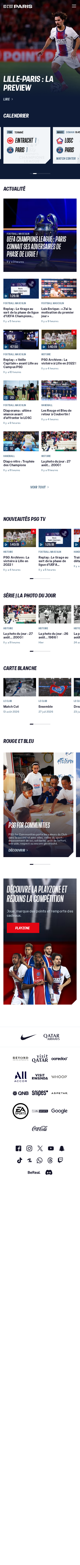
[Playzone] (23, 928)
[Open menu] (74, 6)
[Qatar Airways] (52, 1037)
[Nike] (29, 1037)
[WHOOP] (59, 1077)
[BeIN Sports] (40, 1111)
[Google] (59, 1111)
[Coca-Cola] (40, 1128)
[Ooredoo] (59, 1058)
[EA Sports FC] (21, 1111)
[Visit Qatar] (40, 1058)
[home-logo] (17, 6)
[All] (21, 1077)
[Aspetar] (59, 1093)
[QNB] (21, 1093)
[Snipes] (40, 1093)
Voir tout (38, 487)
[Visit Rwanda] (40, 1077)
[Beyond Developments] (21, 1058)
